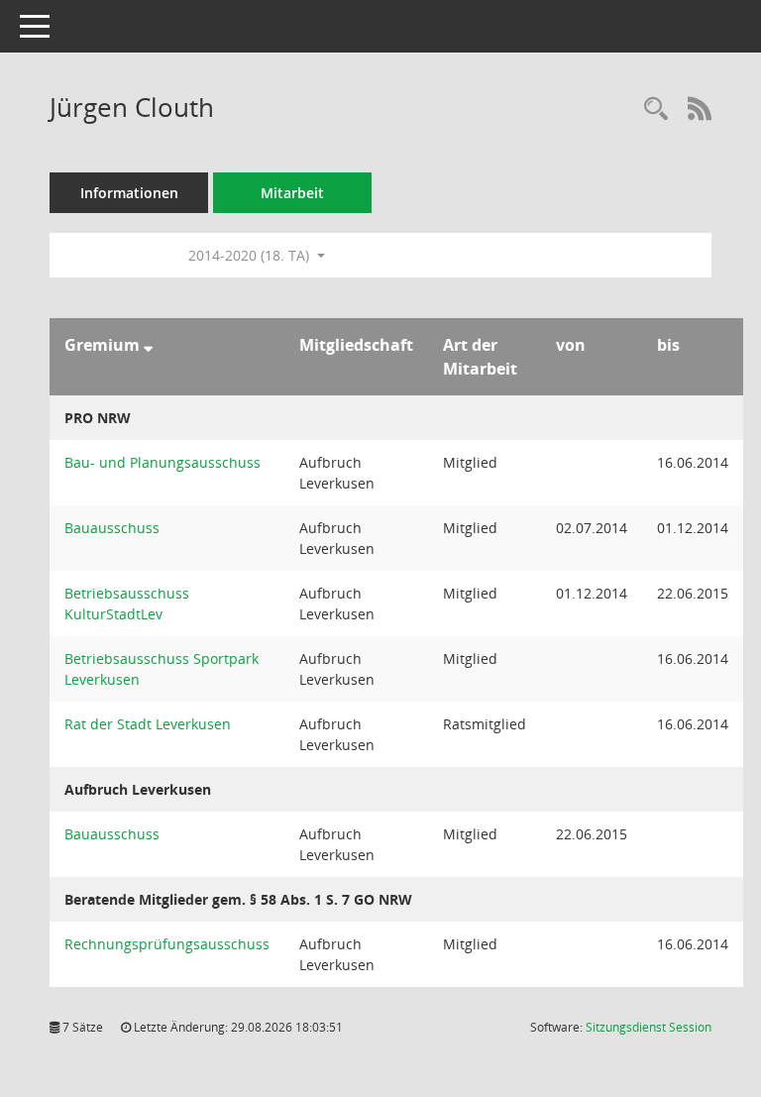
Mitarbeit (292, 192)
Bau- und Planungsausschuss (162, 462)
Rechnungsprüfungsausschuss (167, 943)
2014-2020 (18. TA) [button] (250, 255)
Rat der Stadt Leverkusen (147, 723)
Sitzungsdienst (648, 1027)
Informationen (129, 192)
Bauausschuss (112, 527)
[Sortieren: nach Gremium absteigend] (148, 345)
